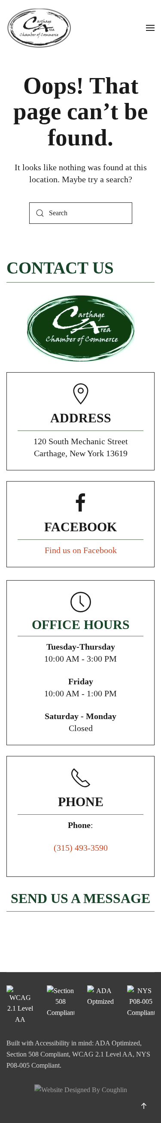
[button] (150, 27)
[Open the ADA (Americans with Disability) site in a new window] (101, 1005)
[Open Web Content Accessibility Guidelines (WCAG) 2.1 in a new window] (20, 1005)
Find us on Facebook (81, 550)
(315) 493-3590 (81, 847)
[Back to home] (38, 27)
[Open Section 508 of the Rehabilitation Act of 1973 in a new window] (60, 1005)
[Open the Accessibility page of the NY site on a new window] (141, 1005)
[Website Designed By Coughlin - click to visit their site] (80, 1089)
